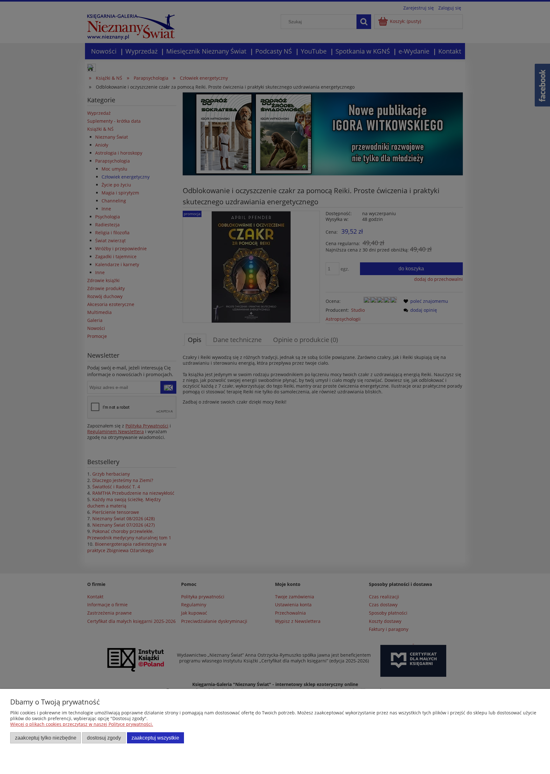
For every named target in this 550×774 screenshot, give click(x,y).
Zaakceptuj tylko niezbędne (45, 738)
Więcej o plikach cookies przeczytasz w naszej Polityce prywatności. (81, 724)
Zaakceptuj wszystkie (155, 738)
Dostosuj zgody (104, 738)
